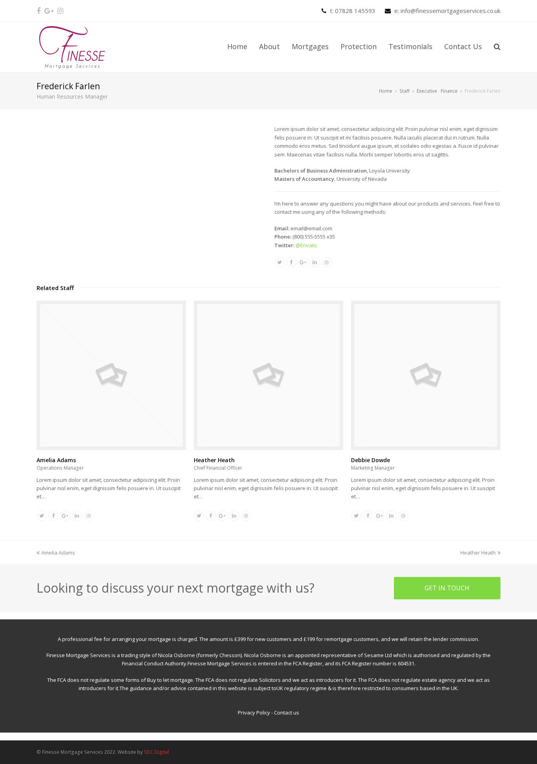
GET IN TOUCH (447, 588)
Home (385, 91)
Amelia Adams (56, 460)
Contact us (286, 712)
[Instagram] (60, 11)
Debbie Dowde (370, 460)
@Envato (306, 245)
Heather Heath (214, 460)
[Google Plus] (48, 11)
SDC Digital (156, 752)
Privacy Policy (254, 712)
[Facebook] (38, 11)
